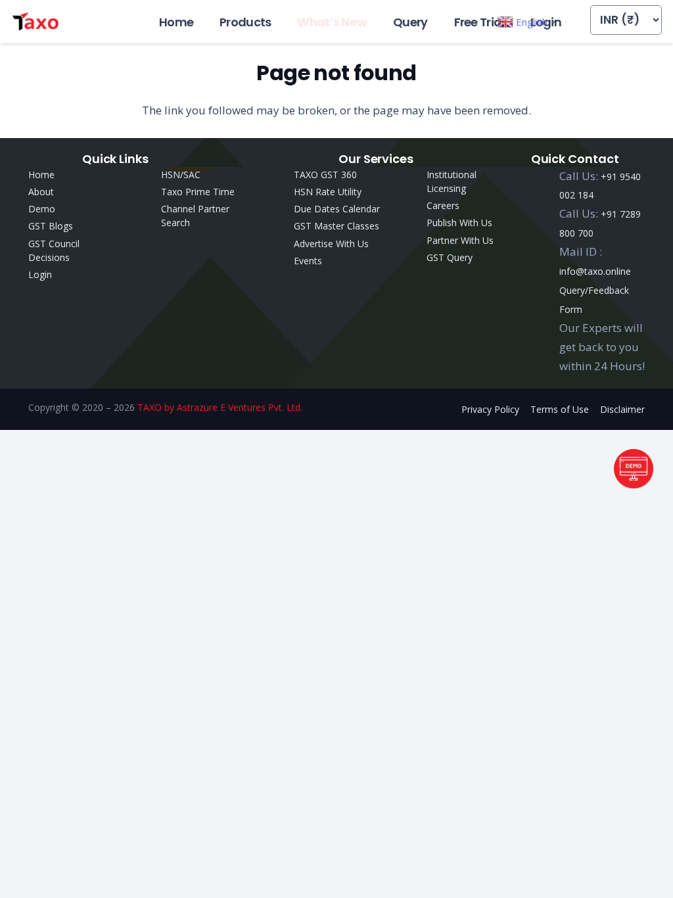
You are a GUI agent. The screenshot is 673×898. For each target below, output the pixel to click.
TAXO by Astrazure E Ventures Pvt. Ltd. (219, 407)
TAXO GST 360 (325, 174)
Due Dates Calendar (337, 208)
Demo (41, 208)
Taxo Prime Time (198, 191)
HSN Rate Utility (327, 191)
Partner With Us (460, 240)
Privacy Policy (490, 409)
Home (41, 174)
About (41, 191)
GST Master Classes (336, 226)
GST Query (450, 257)
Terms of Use (559, 409)
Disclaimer (622, 409)
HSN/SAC (180, 174)
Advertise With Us (331, 243)
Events (308, 260)
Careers (443, 205)
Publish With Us (459, 222)
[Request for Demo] (633, 484)
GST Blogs (50, 226)
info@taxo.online (595, 271)
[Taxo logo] (35, 22)
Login (40, 274)
